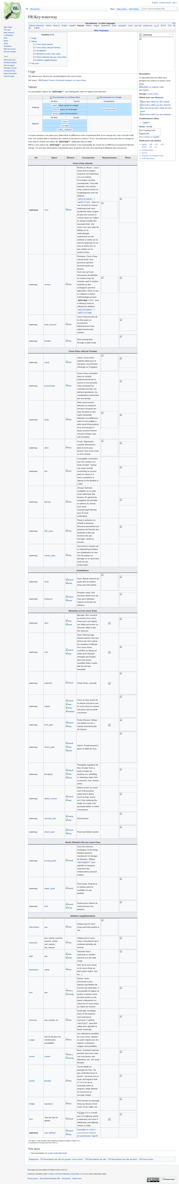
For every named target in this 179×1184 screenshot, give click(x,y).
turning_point (50, 861)
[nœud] (69, 580)
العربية (156, 26)
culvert (47, 1056)
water (80, 202)
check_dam (49, 832)
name (145, 123)
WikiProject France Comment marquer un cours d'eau (62, 80)
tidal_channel (50, 324)
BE (151, 144)
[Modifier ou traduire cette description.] (156, 90)
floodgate (48, 774)
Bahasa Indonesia (36, 26)
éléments (159, 97)
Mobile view (77, 1179)
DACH (144, 147)
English (64, 26)
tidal (31, 956)
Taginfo (94, 1136)
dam (46, 623)
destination (34, 970)
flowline (47, 341)
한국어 (163, 26)
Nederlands (105, 26)
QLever (144, 153)
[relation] (70, 712)
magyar (96, 26)
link (45, 471)
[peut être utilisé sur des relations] (155, 114)
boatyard (48, 599)
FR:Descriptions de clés (95, 1159)
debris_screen (50, 798)
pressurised (49, 386)
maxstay (82, 1023)
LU (156, 147)
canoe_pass (49, 555)
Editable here (75, 1141)
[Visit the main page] (12, 11)
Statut (142, 126)
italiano (88, 26)
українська (148, 26)
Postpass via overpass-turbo (152, 156)
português (122, 26)
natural (82, 199)
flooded (47, 1081)
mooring (32, 1020)
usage (32, 1040)
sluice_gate (49, 747)
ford (31, 1119)
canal (46, 362)
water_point (49, 888)
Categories (34, 1159)
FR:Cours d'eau (146, 1159)
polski (114, 26)
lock (31, 992)
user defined (50, 1133)
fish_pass (48, 531)
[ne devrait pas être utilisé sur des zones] (157, 109)
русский (138, 26)
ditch (46, 448)
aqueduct (48, 1104)
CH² (162, 144)
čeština (48, 26)
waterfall (48, 683)
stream (47, 284)
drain (46, 420)
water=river (82, 227)
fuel (46, 906)
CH (156, 144)
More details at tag (149, 137)
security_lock (50, 818)
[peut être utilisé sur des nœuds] (154, 101)
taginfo (144, 144)
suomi (130, 26)
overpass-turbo (147, 150)
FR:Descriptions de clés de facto (122, 1159)
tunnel (32, 1056)
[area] (69, 584)
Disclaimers (66, 1179)
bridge (32, 1104)
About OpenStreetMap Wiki (50, 1179)
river (46, 210)
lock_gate (48, 725)
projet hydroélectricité (57, 1153)
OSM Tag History (148, 158)
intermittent (34, 927)
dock (46, 582)
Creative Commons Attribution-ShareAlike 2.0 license (68, 1174)
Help (173, 23)
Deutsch (56, 26)
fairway (47, 502)
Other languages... (102, 30)
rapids (47, 706)
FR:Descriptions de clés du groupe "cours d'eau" (61, 1159)
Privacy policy (32, 1179)
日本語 (36, 28)
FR (151, 147)
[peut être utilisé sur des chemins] (155, 105)
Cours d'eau (153, 94)
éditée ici (55, 1143)
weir (46, 652)
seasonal (33, 942)
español (72, 26)
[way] (68, 210)
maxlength (83, 862)
